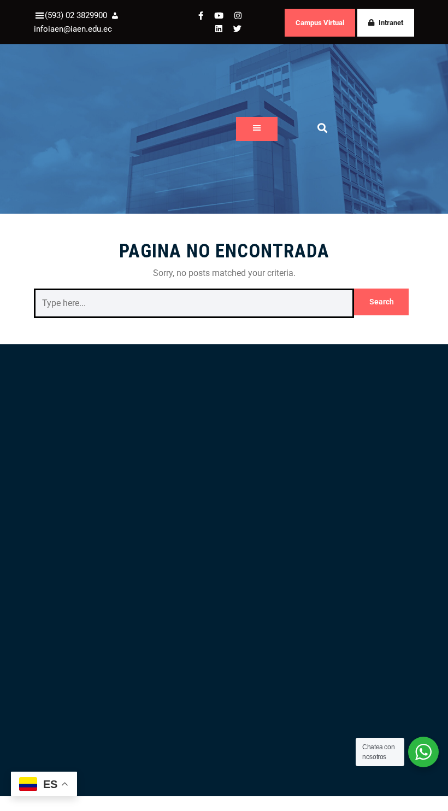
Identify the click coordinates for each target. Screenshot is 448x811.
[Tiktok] (262, 541)
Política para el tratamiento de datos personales (103, 790)
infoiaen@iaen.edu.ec (73, 29)
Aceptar (393, 781)
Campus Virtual (320, 23)
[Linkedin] (239, 541)
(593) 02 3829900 (76, 15)
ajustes (34, 800)
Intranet (391, 23)
